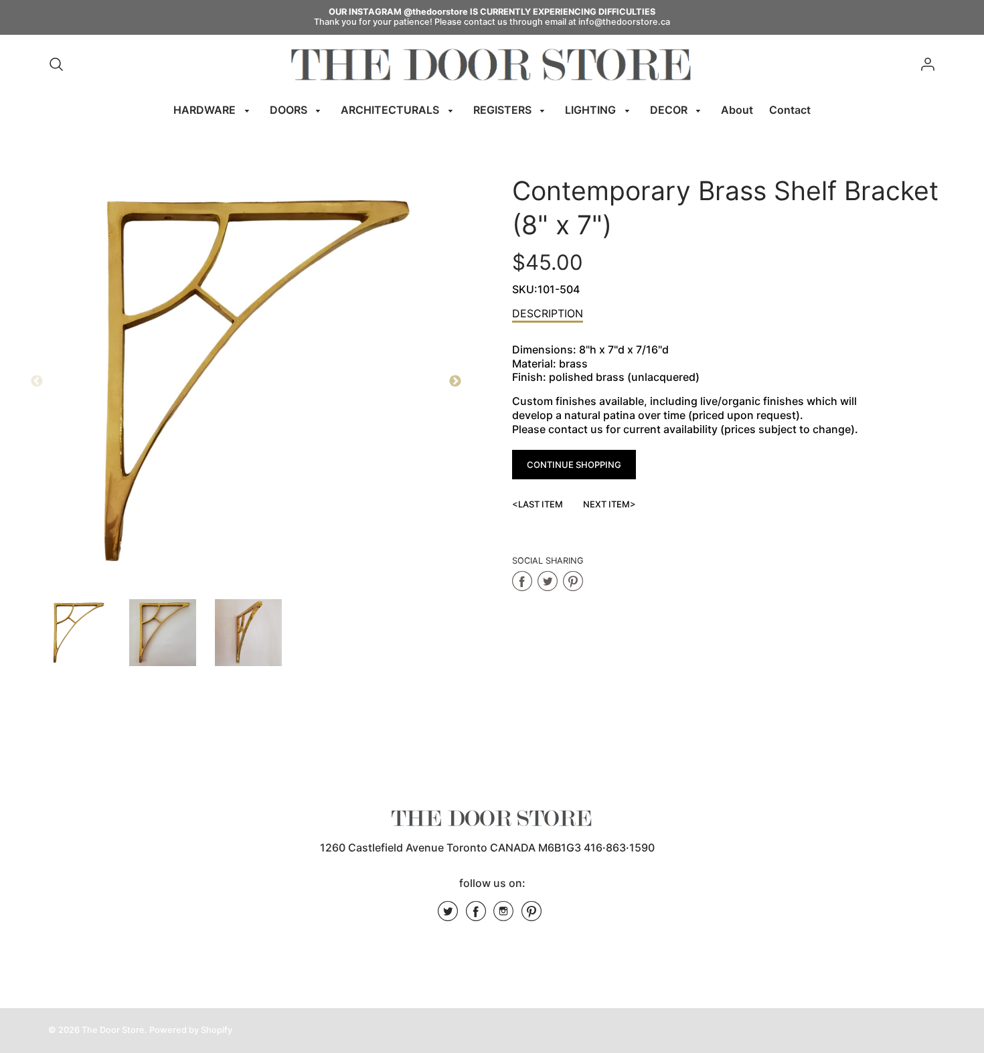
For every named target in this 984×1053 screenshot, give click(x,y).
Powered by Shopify (190, 1030)
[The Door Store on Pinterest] (531, 915)
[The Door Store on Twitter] (448, 915)
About (737, 109)
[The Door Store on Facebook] (476, 915)
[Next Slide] (455, 381)
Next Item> (609, 504)
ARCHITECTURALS (391, 109)
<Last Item (537, 504)
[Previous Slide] (37, 381)
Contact (790, 109)
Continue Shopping (574, 464)
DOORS (290, 109)
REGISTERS (503, 109)
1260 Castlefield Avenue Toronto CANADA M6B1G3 (450, 847)
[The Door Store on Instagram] (503, 915)
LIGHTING (592, 109)
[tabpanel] (77, 632)
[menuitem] (213, 110)
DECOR (670, 109)
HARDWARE (205, 109)
